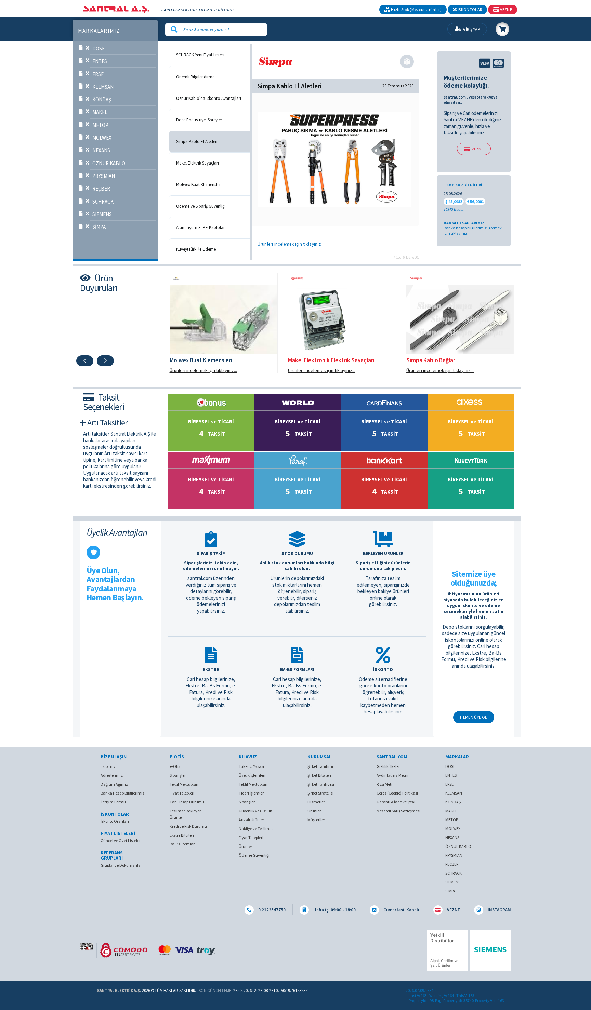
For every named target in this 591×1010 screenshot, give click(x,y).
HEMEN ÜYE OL (473, 717)
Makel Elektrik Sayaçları (197, 163)
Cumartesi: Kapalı (400, 910)
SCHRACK (103, 201)
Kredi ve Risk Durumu (188, 826)
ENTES (99, 61)
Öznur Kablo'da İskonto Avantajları (208, 98)
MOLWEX (101, 137)
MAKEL (99, 112)
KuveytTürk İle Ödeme (196, 249)
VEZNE (478, 149)
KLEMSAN (103, 86)
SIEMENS (102, 214)
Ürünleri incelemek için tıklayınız (289, 244)
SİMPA (99, 227)
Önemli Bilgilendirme (195, 77)
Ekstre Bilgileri (182, 835)
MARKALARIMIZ (99, 31)
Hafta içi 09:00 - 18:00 (334, 910)
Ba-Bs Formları (183, 844)
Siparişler (178, 775)
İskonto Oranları (115, 821)
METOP (100, 125)
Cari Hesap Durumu (187, 801)
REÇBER (101, 188)
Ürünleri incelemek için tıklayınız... (203, 370)
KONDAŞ (101, 99)
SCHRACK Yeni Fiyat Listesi (200, 55)
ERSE (98, 74)
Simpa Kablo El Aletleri (197, 141)
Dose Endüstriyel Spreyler (199, 120)
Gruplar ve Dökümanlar (121, 865)
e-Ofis (175, 766)
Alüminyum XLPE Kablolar (200, 227)
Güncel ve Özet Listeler (121, 840)
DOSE (98, 48)
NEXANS (101, 150)
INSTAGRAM (499, 910)
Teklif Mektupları (184, 784)
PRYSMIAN (103, 176)
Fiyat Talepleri (182, 793)
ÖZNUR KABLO (108, 163)
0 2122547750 (271, 910)
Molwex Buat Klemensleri (199, 184)
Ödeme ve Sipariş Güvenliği (201, 206)
